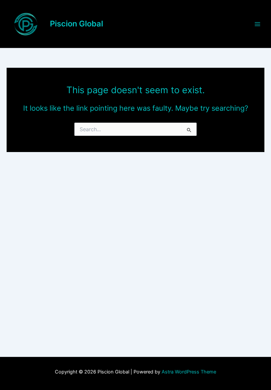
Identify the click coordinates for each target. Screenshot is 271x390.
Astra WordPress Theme (189, 372)
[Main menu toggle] (257, 24)
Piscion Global (76, 23)
